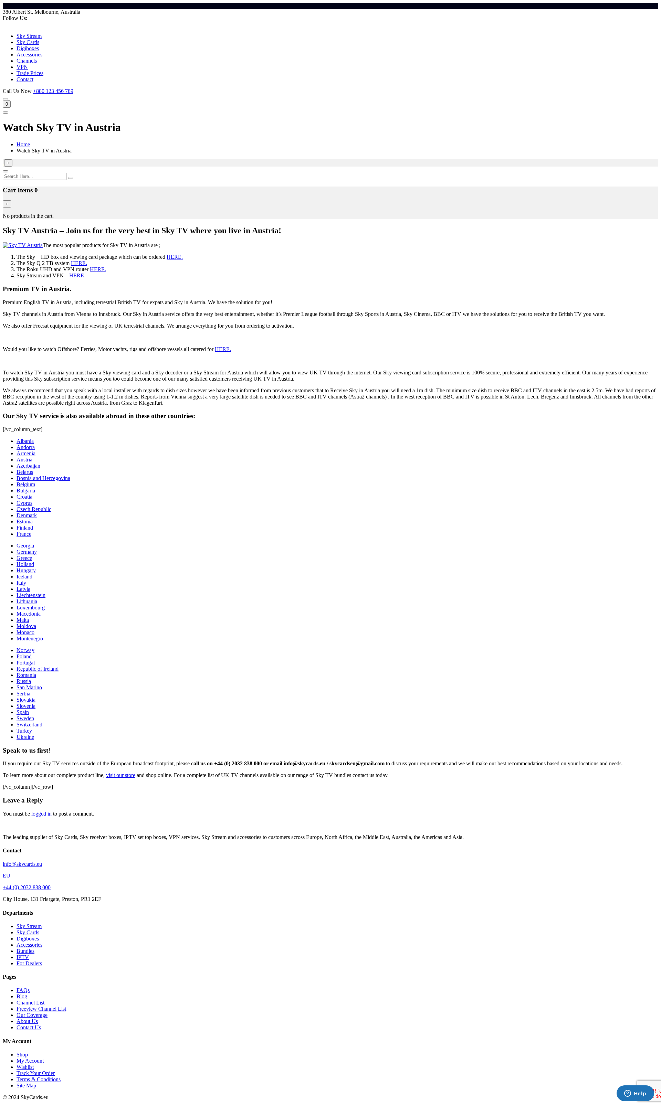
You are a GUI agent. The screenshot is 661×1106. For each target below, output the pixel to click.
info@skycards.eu (22, 864)
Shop (22, 1054)
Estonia (25, 521)
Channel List (30, 1003)
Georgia (25, 546)
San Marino (29, 687)
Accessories (29, 54)
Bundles (25, 951)
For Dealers (29, 963)
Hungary (26, 570)
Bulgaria (26, 490)
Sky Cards (28, 42)
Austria (24, 459)
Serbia (23, 693)
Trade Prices (30, 73)
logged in (41, 814)
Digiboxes (28, 48)
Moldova (26, 626)
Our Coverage (32, 1015)
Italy (21, 583)
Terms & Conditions (39, 1079)
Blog (22, 996)
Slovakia (26, 700)
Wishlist (25, 1067)
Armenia (26, 453)
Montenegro (30, 638)
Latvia (23, 589)
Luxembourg (31, 607)
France (24, 534)
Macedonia (29, 614)
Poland (24, 656)
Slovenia (26, 706)
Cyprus (24, 503)
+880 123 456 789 (53, 91)
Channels (27, 61)
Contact (25, 79)
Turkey (24, 731)
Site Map (26, 1085)
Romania (26, 675)
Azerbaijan (28, 466)
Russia (24, 681)
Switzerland (29, 724)
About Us (27, 1021)
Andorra (26, 447)
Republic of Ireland (38, 669)
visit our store (120, 775)
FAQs (23, 990)
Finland (25, 528)
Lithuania (27, 601)
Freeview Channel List (41, 1009)
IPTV (23, 957)
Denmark (27, 515)
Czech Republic (34, 509)
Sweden (25, 718)
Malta (23, 620)
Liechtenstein (31, 595)
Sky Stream (29, 36)
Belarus (25, 472)
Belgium (26, 484)
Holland (25, 564)
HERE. (175, 257)
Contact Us (29, 1027)
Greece (24, 558)
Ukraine (25, 737)
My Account (30, 1061)
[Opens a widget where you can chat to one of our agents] (635, 1094)
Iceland (24, 576)
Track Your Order (36, 1073)
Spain (23, 712)
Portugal (26, 663)
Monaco (25, 632)
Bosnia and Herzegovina (43, 478)
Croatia (24, 497)
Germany (27, 552)
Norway (25, 650)
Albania (25, 441)
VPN (22, 67)
